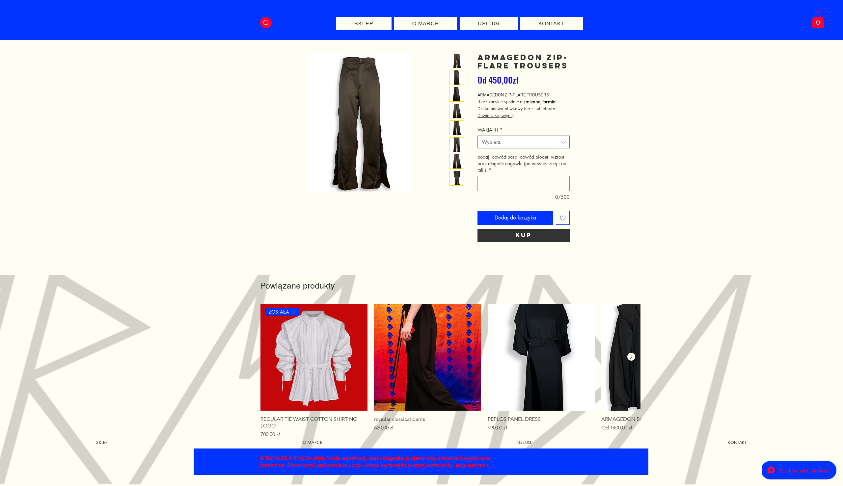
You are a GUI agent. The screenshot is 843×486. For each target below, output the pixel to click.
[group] (450, 371)
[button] (818, 19)
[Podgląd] (427, 357)
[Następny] (631, 357)
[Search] (266, 22)
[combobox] (523, 142)
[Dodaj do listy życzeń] (563, 218)
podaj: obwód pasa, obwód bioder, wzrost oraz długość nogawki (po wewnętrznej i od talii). (521, 163)
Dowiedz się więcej (495, 116)
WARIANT (490, 130)
